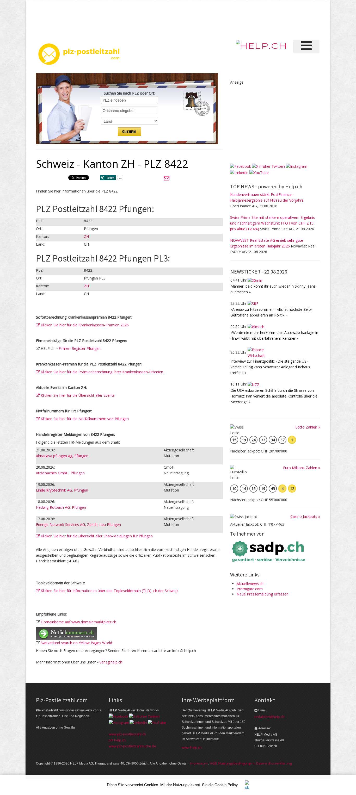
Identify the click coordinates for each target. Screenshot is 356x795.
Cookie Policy (226, 784)
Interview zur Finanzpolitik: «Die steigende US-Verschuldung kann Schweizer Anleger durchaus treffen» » (270, 367)
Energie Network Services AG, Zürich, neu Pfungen (78, 524)
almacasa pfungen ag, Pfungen (62, 455)
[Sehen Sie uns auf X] (268, 166)
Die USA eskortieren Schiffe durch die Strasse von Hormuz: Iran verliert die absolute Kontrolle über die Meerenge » (273, 396)
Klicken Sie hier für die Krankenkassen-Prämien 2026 (84, 324)
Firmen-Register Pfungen (80, 348)
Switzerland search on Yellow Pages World (76, 642)
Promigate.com (250, 588)
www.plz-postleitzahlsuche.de (132, 746)
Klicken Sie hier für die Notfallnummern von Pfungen (84, 418)
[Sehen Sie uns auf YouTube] (259, 172)
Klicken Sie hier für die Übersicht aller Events (77, 395)
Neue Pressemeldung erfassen (263, 594)
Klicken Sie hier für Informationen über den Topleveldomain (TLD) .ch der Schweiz (109, 590)
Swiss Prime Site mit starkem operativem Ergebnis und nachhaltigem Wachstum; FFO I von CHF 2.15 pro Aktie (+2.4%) (272, 223)
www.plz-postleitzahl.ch (127, 734)
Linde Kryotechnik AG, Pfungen (62, 490)
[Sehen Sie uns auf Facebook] (240, 166)
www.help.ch (192, 747)
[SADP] (269, 550)
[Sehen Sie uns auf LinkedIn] (239, 172)
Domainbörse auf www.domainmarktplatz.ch (78, 621)
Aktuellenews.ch (250, 583)
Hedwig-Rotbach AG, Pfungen (61, 507)
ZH (86, 236)
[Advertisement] (232, 19)
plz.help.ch (117, 740)
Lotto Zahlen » (307, 427)
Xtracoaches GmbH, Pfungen (60, 472)
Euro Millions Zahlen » (301, 467)
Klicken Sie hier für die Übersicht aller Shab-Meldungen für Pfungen (96, 535)
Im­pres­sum (199, 763)
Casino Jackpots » (305, 516)
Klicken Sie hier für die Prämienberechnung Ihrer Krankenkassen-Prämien (101, 371)
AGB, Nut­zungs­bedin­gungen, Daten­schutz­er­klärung (251, 763)
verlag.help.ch (111, 662)
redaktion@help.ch (269, 716)
